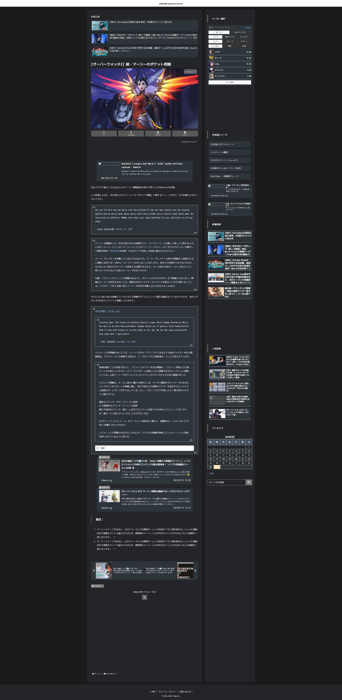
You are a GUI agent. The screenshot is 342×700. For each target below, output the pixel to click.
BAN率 (244, 46)
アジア (215, 37)
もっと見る (230, 82)
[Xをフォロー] (144, 597)
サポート (244, 41)
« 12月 (210, 473)
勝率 (229, 46)
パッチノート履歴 (219, 152)
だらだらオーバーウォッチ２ (224, 160)
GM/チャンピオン (241, 32)
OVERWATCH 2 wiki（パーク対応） (227, 168)
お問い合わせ (185, 692)
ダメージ (230, 41)
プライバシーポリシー (167, 692)
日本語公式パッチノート (222, 144)
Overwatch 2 (98, 586)
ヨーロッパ (244, 37)
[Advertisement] (144, 151)
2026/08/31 (247, 27)
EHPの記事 (117, 251)
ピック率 (215, 46)
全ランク (219, 32)
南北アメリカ (230, 37)
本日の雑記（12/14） (105, 311)
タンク (215, 41)
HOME (153, 692)
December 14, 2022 (126, 341)
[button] (185, 134)
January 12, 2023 (124, 229)
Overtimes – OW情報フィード (224, 176)
